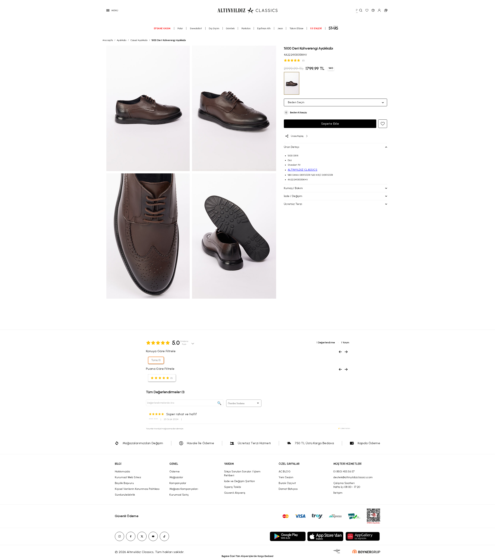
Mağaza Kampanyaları (183, 489)
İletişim (338, 492)
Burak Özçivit (287, 483)
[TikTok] (164, 536)
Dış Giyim (214, 28)
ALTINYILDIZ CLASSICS (302, 169)
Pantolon (246, 28)
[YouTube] (153, 536)
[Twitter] (142, 536)
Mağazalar (176, 477)
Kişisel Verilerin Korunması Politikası (137, 489)
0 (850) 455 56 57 (344, 471)
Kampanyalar (177, 483)
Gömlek (230, 28)
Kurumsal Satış (179, 494)
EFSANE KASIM (162, 28)
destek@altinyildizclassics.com (353, 477)
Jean (280, 28)
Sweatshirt (196, 28)
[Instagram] (119, 536)
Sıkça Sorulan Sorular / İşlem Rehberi (242, 473)
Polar (180, 28)
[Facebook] (130, 536)
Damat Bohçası (288, 489)
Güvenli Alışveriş (234, 492)
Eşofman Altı (264, 28)
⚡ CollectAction (344, 428)
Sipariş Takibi (232, 487)
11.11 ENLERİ (316, 28)
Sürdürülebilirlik (125, 494)
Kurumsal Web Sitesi (128, 477)
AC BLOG (284, 471)
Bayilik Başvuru (124, 483)
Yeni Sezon (286, 477)
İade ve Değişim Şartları (239, 481)
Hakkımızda (122, 471)
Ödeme (174, 471)
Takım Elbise (297, 28)
